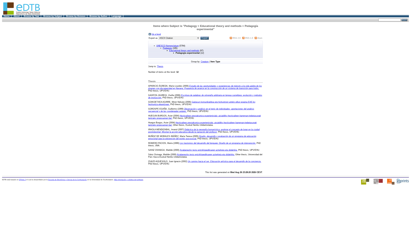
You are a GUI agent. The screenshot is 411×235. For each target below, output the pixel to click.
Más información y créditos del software (128, 180)
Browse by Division (75, 16)
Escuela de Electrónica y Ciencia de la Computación (67, 180)
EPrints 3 (22, 180)
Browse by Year (31, 16)
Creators (205, 61)
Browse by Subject (52, 16)
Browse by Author (98, 16)
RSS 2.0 (236, 38)
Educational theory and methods (184, 50)
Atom (259, 38)
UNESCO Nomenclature (167, 46)
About (17, 16)
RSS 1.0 (249, 38)
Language (116, 16)
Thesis (160, 66)
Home (6, 16)
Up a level (156, 34)
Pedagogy (167, 48)
